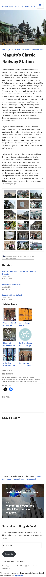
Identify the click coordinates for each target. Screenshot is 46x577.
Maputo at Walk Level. (11, 284)
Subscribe (9, 554)
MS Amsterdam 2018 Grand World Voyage (20, 382)
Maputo (26, 377)
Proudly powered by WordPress (13, 566)
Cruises (5, 50)
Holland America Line (12, 377)
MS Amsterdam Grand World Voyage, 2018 (26, 50)
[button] (9, 193)
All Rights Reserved (10, 258)
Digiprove (18, 576)
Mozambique (35, 380)
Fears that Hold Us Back (12, 295)
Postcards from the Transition (18, 7)
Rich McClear (7, 374)
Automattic (6, 568)
